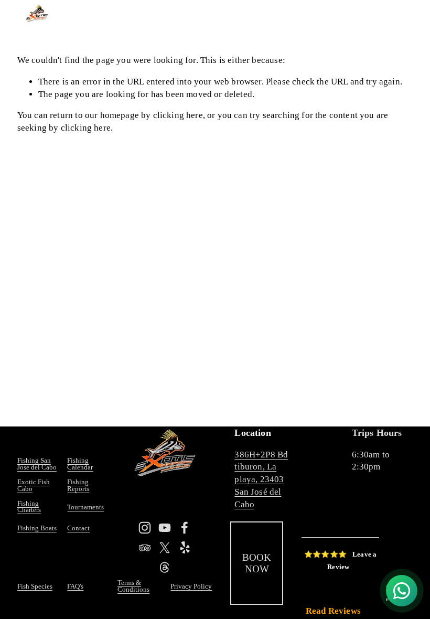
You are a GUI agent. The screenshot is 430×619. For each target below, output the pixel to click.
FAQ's (75, 586)
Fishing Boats (37, 528)
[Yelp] (184, 547)
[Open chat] (401, 590)
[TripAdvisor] (144, 547)
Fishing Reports (78, 486)
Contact (78, 528)
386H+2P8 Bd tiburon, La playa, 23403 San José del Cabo (261, 479)
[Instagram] (144, 527)
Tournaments (85, 507)
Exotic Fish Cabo (33, 486)
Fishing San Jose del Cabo (37, 464)
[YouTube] (164, 527)
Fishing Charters (29, 507)
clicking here (178, 115)
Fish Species (34, 586)
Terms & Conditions (133, 586)
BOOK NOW (256, 563)
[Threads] (164, 567)
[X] (164, 547)
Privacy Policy (191, 586)
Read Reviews (333, 611)
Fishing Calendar (80, 464)
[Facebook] (184, 527)
